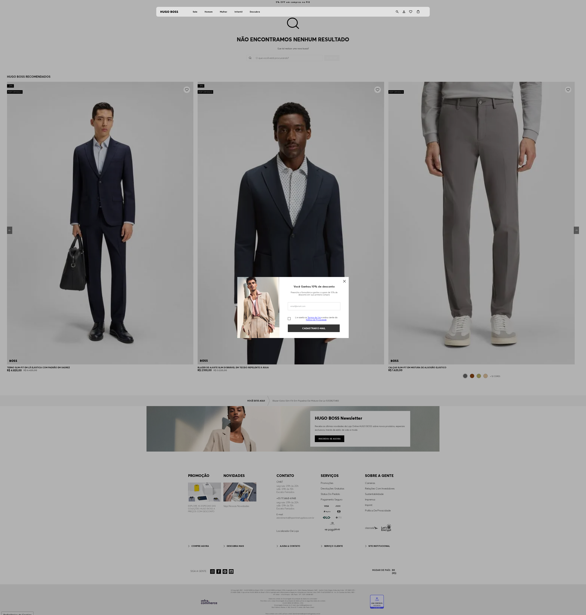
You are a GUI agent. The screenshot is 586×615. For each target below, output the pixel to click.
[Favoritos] (411, 12)
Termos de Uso (314, 317)
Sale (195, 12)
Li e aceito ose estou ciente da (316, 318)
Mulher (223, 12)
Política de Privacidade (316, 319)
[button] (397, 12)
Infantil (238, 12)
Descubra (255, 12)
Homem (209, 12)
